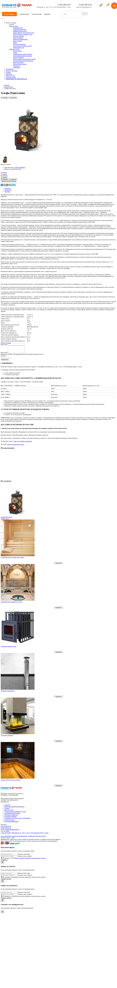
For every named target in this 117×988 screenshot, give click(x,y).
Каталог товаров (9, 14)
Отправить (4, 860)
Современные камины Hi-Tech (22, 54)
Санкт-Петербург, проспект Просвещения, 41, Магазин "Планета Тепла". (23, 836)
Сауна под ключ (36, 14)
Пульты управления (19, 44)
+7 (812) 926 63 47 (64, 4)
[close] (1, 18)
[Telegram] (15, 185)
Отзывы (8, 72)
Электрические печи (19, 29)
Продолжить (4, 359)
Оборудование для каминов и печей (24, 59)
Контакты (47, 14)
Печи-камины (17, 51)
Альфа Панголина (6, 517)
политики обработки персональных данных (32, 858)
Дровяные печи (18, 28)
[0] (100, 6)
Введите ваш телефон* (25, 856)
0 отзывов (4, 172)
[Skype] (12, 185)
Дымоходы (16, 66)
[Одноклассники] (4, 185)
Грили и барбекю (18, 57)
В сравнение (13, 97)
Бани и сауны (13, 26)
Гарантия (7, 805)
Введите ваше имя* (24, 854)
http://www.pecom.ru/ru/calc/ (15, 444)
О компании (9, 69)
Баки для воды (17, 41)
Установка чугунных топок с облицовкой (17, 818)
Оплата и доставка (11, 70)
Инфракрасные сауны (20, 31)
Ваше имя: (4, 344)
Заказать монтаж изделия (8, 181)
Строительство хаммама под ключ (11, 602)
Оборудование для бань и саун (22, 34)
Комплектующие (18, 62)
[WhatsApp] (9, 185)
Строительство (24, 14)
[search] (84, 13)
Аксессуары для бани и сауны (22, 46)
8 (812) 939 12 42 (6, 828)
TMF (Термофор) (20, 167)
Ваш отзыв (4, 352)
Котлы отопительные (19, 64)
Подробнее (58, 563)
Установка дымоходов (7, 691)
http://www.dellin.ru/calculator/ (23, 441)
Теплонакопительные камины (22, 56)
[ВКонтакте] (2, 185)
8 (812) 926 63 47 (6, 826)
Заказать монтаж (6, 879)
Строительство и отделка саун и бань (12, 557)
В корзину (4, 177)
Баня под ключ (10, 75)
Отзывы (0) (7, 190)
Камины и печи (14, 49)
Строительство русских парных (11, 780)
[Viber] (7, 185)
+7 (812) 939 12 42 (85, 4)
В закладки (4, 97)
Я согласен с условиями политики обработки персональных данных (24, 877)
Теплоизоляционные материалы (23, 61)
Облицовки (16, 67)
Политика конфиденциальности (14, 806)
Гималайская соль (18, 47)
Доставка (7, 191)
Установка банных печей (8, 646)
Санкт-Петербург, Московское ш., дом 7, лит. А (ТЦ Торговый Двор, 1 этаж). (25, 833)
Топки (15, 52)
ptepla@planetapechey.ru (12, 829)
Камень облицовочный (20, 39)
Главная (6, 85)
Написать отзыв (6, 343)
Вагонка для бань (18, 36)
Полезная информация (11, 821)
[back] (3, 18)
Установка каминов (7, 735)
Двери (15, 42)
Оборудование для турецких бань (23, 32)
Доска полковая (18, 37)
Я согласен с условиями (24, 858)
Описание (7, 188)
